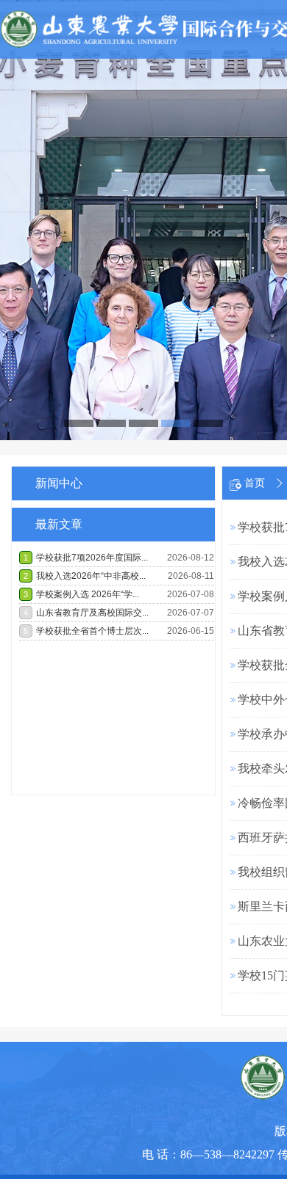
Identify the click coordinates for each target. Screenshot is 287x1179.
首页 (254, 483)
